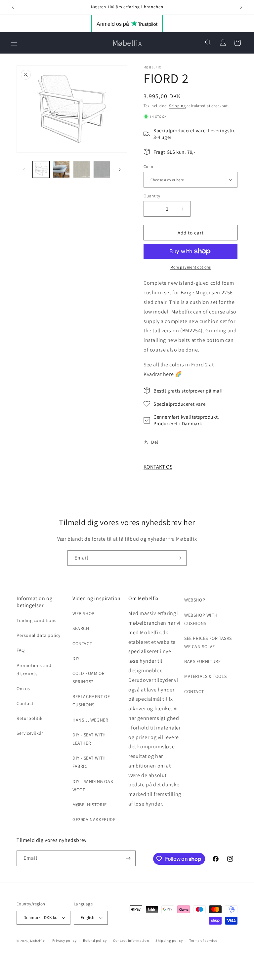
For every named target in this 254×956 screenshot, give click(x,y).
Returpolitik (29, 718)
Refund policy (94, 940)
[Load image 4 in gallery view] (101, 169)
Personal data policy (39, 635)
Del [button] (154, 442)
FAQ (21, 650)
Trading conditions (37, 620)
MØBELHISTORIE (89, 805)
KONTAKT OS (158, 466)
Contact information (131, 940)
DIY (76, 658)
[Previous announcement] (13, 7)
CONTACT (82, 643)
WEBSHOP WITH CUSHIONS (200, 619)
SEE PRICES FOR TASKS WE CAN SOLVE (208, 642)
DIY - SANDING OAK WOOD (92, 785)
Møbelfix (37, 940)
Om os (23, 688)
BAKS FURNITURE (202, 661)
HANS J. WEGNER (90, 720)
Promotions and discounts (34, 669)
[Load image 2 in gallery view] (61, 169)
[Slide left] (24, 169)
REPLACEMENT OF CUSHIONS (91, 700)
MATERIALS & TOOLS (205, 676)
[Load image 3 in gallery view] (81, 169)
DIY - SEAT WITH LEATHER (89, 739)
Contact (25, 703)
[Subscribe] (179, 558)
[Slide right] (119, 169)
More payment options (190, 267)
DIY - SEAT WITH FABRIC (89, 762)
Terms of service (203, 940)
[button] (14, 42)
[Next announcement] (241, 7)
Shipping (177, 105)
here (168, 374)
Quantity (152, 196)
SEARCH (80, 628)
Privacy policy (64, 940)
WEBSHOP (194, 600)
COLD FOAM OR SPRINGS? (88, 677)
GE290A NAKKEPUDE (94, 819)
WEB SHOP (83, 613)
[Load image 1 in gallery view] (41, 169)
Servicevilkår (30, 733)
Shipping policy (169, 940)
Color (148, 166)
